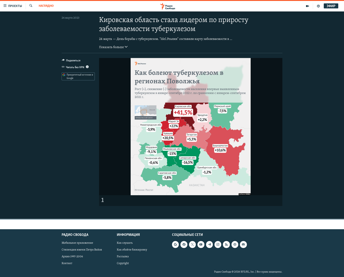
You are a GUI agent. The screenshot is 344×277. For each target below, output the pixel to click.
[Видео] (307, 6)
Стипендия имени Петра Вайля (82, 249)
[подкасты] (318, 6)
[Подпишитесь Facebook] (183, 244)
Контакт (67, 263)
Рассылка (123, 256)
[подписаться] (243, 244)
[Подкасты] (234, 244)
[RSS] (226, 244)
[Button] (71, 61)
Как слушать (125, 243)
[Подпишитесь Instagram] (217, 244)
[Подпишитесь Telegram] (209, 244)
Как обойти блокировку (132, 249)
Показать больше (112, 47)
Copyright (123, 263)
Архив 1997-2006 (72, 256)
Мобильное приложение (77, 243)
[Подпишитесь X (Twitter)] (192, 244)
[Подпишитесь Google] (175, 244)
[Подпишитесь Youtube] (200, 244)
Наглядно (46, 6)
